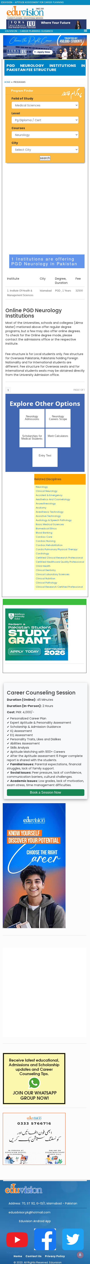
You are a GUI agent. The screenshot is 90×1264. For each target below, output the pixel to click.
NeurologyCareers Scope (58, 418)
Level (16, 113)
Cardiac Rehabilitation (49, 545)
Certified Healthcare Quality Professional (60, 561)
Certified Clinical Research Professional (59, 557)
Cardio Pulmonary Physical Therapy (56, 549)
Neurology (42, 487)
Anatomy (41, 507)
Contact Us (33, 1256)
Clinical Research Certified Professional (59, 586)
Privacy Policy (55, 1256)
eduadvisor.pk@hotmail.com (29, 1212)
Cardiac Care (44, 537)
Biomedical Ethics (46, 528)
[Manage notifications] (80, 1255)
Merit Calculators (58, 436)
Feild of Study (22, 98)
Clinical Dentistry (46, 570)
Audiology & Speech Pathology (54, 520)
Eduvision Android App (35, 1221)
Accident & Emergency (49, 495)
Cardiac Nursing (45, 541)
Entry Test (45, 455)
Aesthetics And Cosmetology (53, 499)
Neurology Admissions (32, 418)
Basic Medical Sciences (50, 524)
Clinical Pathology (46, 582)
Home (7, 82)
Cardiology (42, 553)
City (15, 143)
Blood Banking (44, 532)
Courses (18, 128)
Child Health (43, 566)
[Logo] (45, 1188)
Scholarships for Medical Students (31, 437)
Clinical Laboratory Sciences (52, 574)
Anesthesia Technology (49, 512)
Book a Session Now (45, 792)
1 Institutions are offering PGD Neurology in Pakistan (44, 261)
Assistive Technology (48, 516)
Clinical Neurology (46, 491)
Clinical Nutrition (45, 578)
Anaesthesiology (46, 503)
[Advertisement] (45, 208)
